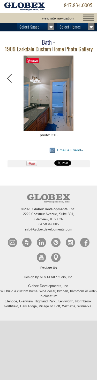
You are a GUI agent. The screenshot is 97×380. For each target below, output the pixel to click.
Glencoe (11, 301)
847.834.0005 (78, 5)
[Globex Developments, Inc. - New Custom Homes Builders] (25, 7)
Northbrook (83, 301)
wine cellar (47, 291)
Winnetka (84, 306)
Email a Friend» (69, 150)
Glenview (26, 301)
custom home (27, 291)
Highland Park (45, 301)
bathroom (77, 291)
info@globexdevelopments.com (48, 229)
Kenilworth (65, 301)
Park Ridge (28, 306)
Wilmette (68, 306)
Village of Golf (49, 306)
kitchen (62, 291)
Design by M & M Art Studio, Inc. (48, 277)
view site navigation (58, 18)
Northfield (11, 306)
